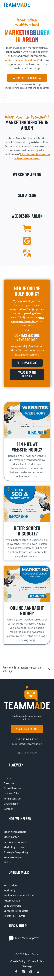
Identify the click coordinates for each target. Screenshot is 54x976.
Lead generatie (12, 905)
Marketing (9, 890)
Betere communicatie (16, 842)
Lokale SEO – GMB (14, 916)
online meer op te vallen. (20, 60)
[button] (27, 729)
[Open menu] (47, 5)
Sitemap (27, 966)
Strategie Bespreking (16, 852)
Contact (8, 808)
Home (7, 778)
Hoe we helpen (20, 818)
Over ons (9, 783)
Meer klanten (11, 837)
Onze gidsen (11, 803)
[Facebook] (16, 971)
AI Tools (8, 862)
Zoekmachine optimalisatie (19, 895)
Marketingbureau (14, 847)
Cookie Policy (17, 961)
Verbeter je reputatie (16, 910)
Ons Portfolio (11, 793)
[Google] (38, 971)
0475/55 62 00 (29, 739)
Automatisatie (12, 900)
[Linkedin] (30, 971)
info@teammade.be (30, 744)
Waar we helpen (13, 857)
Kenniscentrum (12, 798)
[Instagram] (23, 971)
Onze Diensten (12, 788)
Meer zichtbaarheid (15, 831)
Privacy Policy (36, 961)
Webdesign (10, 885)
